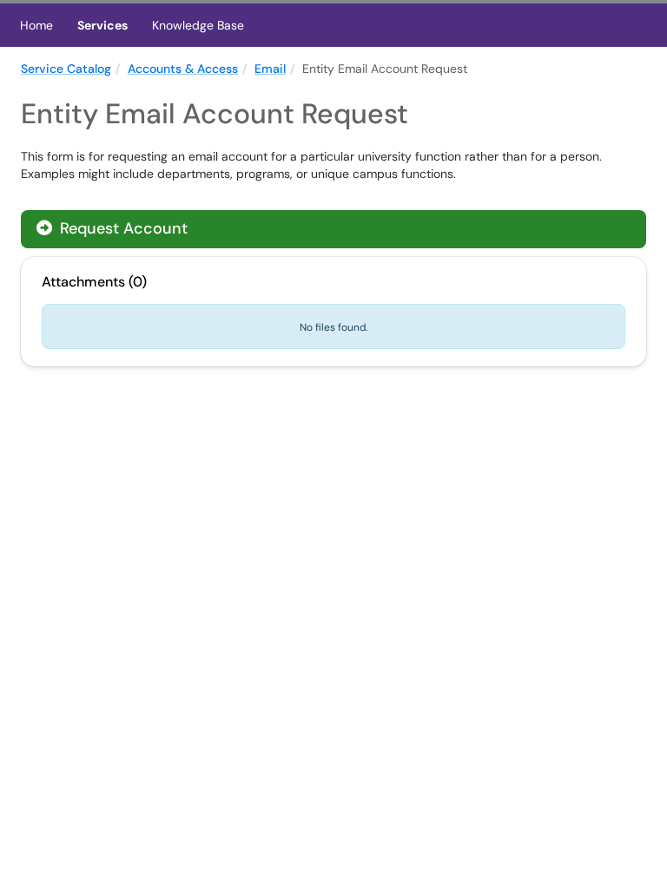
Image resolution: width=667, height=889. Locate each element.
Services (102, 25)
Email (270, 68)
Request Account (122, 228)
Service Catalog (66, 68)
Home (36, 25)
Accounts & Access (183, 68)
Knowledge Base (198, 25)
